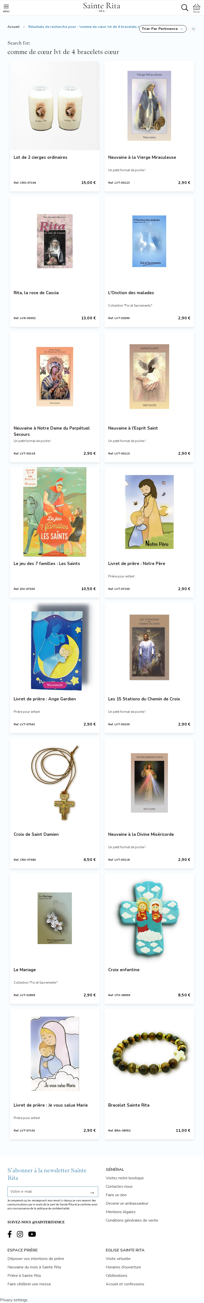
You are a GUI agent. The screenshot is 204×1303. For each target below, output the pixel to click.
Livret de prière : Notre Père (136, 564)
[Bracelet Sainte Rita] (149, 1053)
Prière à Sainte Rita (24, 1275)
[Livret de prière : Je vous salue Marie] (55, 1053)
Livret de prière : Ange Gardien (45, 699)
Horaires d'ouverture (123, 1267)
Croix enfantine (124, 970)
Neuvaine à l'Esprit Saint (133, 428)
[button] (163, 29)
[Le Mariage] (55, 918)
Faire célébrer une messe (29, 1284)
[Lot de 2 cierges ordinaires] (55, 106)
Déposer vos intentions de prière (35, 1258)
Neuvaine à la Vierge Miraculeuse (142, 157)
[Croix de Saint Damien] (55, 783)
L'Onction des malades (131, 293)
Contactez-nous (119, 1186)
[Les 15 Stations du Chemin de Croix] (149, 647)
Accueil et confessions (125, 1284)
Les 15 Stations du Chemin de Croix (144, 699)
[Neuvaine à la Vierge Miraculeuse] (149, 106)
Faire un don (116, 1195)
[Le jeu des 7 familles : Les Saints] (55, 512)
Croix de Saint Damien (36, 834)
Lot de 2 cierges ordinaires (40, 157)
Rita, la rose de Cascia (36, 293)
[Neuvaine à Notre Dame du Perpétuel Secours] (55, 376)
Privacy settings (14, 1300)
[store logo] (102, 6)
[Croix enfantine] (149, 918)
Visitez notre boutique (125, 1178)
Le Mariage (25, 970)
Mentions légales (121, 1212)
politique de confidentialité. (53, 1208)
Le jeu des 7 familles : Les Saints (47, 564)
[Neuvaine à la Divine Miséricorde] (149, 783)
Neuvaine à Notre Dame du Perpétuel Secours (52, 431)
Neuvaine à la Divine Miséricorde (141, 834)
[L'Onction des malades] (149, 241)
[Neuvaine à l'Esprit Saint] (149, 376)
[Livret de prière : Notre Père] (149, 512)
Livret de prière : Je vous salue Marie (51, 1105)
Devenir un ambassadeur (127, 1203)
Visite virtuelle (118, 1258)
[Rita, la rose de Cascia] (55, 241)
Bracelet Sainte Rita (129, 1105)
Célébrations (116, 1275)
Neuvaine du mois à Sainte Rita (34, 1267)
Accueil (13, 26)
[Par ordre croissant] (193, 29)
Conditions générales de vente (132, 1220)
